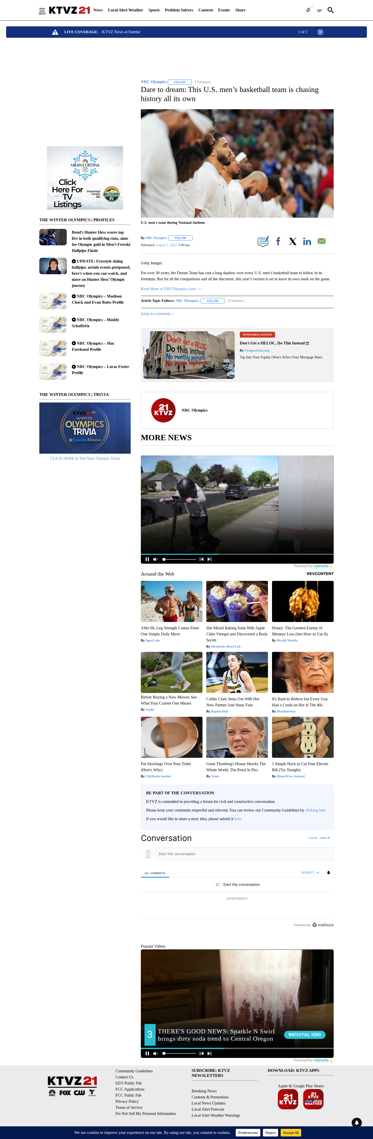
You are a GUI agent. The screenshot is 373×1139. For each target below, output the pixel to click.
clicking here (315, 810)
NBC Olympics (156, 238)
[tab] (155, 873)
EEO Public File (128, 1106)
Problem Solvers (179, 10)
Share (240, 10)
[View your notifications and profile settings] (329, 873)
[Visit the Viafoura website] (323, 960)
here (237, 819)
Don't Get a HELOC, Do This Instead (272, 343)
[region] (237, 899)
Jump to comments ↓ (157, 313)
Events (224, 10)
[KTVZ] (69, 10)
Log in (312, 837)
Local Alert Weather (125, 10)
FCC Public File (128, 1118)
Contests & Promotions (210, 1120)
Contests (205, 10)
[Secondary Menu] (46, 10)
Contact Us (124, 1100)
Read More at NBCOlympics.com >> (171, 289)
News (98, 10)
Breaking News (204, 1114)
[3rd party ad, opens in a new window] (189, 377)
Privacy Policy (127, 1124)
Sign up (325, 837)
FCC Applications (129, 1112)
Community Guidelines (134, 1094)
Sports (154, 10)
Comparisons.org (256, 350)
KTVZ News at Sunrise (121, 32)
